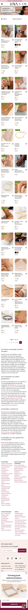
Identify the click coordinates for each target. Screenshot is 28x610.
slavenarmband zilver (16, 452)
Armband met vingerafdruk (5, 475)
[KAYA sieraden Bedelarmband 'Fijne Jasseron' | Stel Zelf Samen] (7, 161)
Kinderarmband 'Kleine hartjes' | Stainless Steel (5, 275)
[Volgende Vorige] (20, 342)
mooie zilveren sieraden (8, 432)
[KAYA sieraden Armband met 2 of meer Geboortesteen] (7, 135)
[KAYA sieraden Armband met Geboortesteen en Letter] (7, 239)
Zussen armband (6, 505)
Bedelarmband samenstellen (19, 514)
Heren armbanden (19, 465)
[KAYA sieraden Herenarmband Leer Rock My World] (21, 31)
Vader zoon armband (20, 477)
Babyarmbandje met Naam (5, 196)
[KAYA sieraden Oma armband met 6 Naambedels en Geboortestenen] (21, 291)
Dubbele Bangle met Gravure (5, 222)
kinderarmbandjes (10, 386)
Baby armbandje (5, 513)
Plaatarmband (5, 491)
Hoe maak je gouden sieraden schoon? (21, 524)
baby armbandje (18, 385)
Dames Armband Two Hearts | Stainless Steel (19, 119)
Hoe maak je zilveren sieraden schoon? (21, 520)
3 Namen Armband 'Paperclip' (17, 145)
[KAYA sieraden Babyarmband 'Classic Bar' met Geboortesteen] (7, 57)
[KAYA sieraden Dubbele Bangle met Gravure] (7, 213)
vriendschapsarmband (7, 391)
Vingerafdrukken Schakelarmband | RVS (5, 327)
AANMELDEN (14, 604)
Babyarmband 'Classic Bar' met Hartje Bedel (19, 275)
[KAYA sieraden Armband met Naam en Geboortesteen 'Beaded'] (21, 83)
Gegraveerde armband (5, 470)
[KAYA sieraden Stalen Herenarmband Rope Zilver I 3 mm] (21, 161)
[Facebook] (8, 558)
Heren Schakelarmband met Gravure (5, 41)
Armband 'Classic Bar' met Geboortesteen (19, 223)
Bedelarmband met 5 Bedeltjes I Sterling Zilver (19, 197)
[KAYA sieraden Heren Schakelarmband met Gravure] (7, 31)
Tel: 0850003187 (20, 569)
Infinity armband (5, 493)
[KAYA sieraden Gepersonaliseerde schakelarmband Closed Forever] (7, 109)
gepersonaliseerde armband (9, 405)
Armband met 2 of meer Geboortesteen (5, 145)
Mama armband (18, 468)
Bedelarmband (5, 498)
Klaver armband (5, 503)
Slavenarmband (5, 478)
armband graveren (15, 398)
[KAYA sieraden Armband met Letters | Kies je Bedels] (21, 317)
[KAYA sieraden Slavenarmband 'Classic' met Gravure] (21, 57)
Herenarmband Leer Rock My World (18, 41)
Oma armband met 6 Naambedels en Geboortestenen (19, 301)
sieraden (10, 415)
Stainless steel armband (5, 489)
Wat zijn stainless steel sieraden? (20, 530)
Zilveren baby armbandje (5, 515)
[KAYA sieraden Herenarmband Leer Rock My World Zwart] (21, 239)
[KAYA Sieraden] (14, 4)
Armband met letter (7, 473)
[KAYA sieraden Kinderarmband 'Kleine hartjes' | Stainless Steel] (7, 265)
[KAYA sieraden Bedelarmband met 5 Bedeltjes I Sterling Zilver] (21, 187)
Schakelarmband (5, 486)
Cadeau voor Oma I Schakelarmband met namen (5, 93)
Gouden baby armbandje (5, 519)
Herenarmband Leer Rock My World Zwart (18, 249)
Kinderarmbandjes (6, 525)
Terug (4, 13)
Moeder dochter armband (18, 470)
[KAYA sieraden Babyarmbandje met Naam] (7, 187)
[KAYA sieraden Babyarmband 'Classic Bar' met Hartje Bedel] (21, 265)
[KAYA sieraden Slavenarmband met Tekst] (7, 291)
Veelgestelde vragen (6, 566)
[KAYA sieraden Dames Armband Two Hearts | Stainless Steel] (21, 109)
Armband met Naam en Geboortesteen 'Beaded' (18, 93)
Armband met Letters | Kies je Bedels (18, 327)
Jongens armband (6, 530)
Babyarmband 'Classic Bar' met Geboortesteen (5, 67)
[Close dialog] (26, 573)
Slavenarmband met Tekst (5, 300)
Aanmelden (22, 550)
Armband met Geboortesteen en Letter (5, 249)
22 (17, 342)
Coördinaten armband (4, 495)
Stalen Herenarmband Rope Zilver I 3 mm (19, 171)
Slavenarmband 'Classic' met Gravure (18, 67)
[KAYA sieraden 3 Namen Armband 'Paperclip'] (21, 135)
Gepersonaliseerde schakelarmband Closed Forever (6, 119)
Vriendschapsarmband (20, 482)
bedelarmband (14, 403)
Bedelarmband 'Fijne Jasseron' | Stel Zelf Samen (5, 171)
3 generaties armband (20, 467)
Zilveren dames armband (5, 467)
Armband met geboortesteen (18, 479)
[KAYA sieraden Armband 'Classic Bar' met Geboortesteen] (21, 213)
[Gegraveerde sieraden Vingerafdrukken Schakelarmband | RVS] (7, 317)
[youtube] (20, 558)
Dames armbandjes (6, 463)
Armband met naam (6, 465)
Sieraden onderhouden (6, 568)
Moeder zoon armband (18, 474)
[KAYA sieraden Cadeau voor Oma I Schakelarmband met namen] (7, 83)
